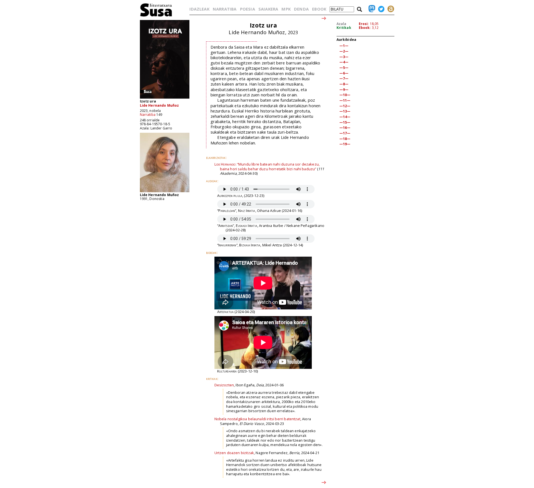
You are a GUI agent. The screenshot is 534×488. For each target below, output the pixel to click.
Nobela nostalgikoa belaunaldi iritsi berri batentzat (257, 418)
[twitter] (380, 9)
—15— (345, 122)
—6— (343, 73)
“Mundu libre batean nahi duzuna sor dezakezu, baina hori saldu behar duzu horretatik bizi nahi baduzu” (267, 166)
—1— (343, 45)
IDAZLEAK (199, 9)
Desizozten (224, 384)
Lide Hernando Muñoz (159, 105)
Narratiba (147, 114)
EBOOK (319, 9)
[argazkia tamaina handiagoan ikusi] (164, 191)
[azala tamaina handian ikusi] (164, 98)
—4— (343, 62)
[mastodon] (370, 9)
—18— (345, 138)
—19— (345, 144)
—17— (345, 133)
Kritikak (344, 27)
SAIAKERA (268, 9)
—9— (343, 89)
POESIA (247, 9)
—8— (343, 84)
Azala (342, 23)
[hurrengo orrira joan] (324, 19)
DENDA (301, 9)
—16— (345, 127)
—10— (345, 94)
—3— (343, 56)
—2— (343, 51)
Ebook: (365, 27)
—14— (345, 116)
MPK (285, 9)
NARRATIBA (224, 9)
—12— (345, 106)
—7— (343, 78)
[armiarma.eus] (389, 9)
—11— (345, 100)
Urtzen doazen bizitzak (234, 452)
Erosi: (364, 23)
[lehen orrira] (156, 16)
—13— (345, 111)
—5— (343, 67)
